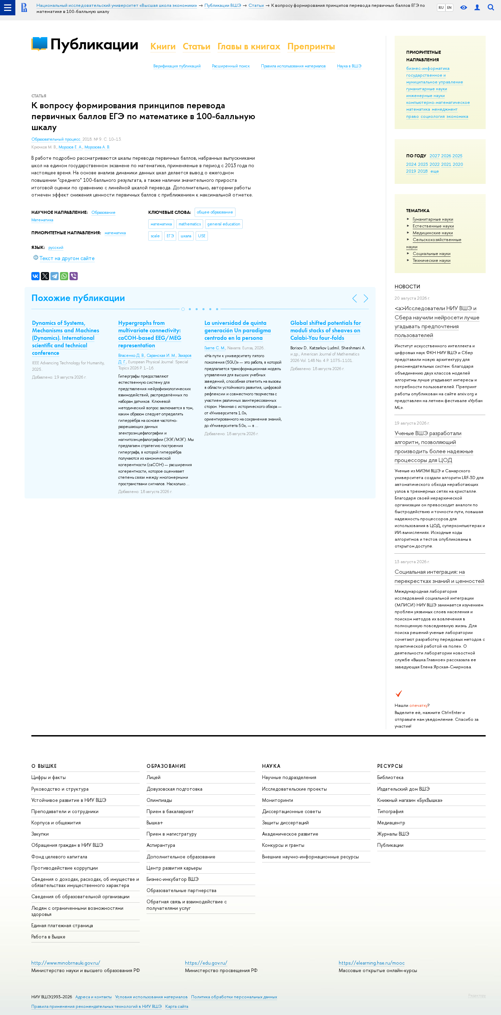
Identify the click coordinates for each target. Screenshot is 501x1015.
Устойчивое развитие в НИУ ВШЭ (68, 800)
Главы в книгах (248, 46)
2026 (446, 156)
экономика (457, 116)
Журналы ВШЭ (393, 833)
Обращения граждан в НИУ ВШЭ (67, 845)
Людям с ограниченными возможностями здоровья (77, 911)
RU (441, 7)
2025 (457, 156)
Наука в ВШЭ (349, 66)
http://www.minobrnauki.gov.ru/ (65, 963)
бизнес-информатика (428, 68)
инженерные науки (425, 95)
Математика (42, 220)
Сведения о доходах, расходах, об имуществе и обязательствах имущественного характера (85, 882)
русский (55, 247)
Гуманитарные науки (433, 219)
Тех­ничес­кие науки (432, 260)
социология (433, 116)
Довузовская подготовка (174, 789)
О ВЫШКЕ (44, 766)
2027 (435, 156)
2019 (411, 171)
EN (449, 7)
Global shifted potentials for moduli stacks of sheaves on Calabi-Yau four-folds (325, 330)
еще (434, 171)
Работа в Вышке (48, 936)
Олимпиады (159, 800)
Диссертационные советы (291, 811)
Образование (103, 212)
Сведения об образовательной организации (80, 896)
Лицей (154, 777)
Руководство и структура (60, 789)
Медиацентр (391, 822)
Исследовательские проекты (294, 789)
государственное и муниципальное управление (434, 78)
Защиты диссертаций (285, 822)
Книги (163, 46)
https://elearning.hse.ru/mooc (372, 963)
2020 (458, 164)
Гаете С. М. (214, 348)
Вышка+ (155, 822)
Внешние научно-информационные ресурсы (310, 856)
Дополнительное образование (181, 856)
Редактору (477, 995)
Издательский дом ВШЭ (403, 789)
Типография (390, 811)
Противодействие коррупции (64, 868)
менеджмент (445, 109)
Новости (407, 286)
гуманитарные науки (426, 88)
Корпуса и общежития (56, 822)
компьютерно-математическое (438, 102)
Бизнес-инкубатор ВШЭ (173, 879)
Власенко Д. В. (131, 355)
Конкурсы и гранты (283, 845)
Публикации (94, 43)
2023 (423, 164)
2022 (435, 164)
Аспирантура (161, 845)
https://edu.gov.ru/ (206, 963)
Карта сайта (176, 1006)
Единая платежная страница (62, 925)
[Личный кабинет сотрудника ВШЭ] (477, 7)
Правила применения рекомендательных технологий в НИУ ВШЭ (96, 1006)
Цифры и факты (48, 777)
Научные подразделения (289, 777)
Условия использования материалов (151, 997)
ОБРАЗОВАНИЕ (166, 766)
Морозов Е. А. (70, 147)
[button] (183, 309)
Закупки (40, 833)
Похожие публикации (78, 298)
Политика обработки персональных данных (234, 997)
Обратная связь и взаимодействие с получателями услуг (187, 904)
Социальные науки (432, 253)
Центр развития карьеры (174, 868)
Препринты (311, 46)
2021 (446, 164)
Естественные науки (433, 226)
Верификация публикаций (177, 66)
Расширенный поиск (231, 66)
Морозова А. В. (97, 147)
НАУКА (271, 766)
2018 (423, 171)
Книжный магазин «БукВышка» (410, 800)
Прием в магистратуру (172, 833)
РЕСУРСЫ (390, 766)
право (412, 116)
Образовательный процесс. (56, 139)
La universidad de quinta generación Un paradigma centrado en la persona (237, 330)
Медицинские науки (433, 232)
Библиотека (390, 777)
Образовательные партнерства (181, 890)
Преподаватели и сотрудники (64, 811)
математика (418, 109)
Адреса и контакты (93, 997)
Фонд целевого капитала (59, 856)
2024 (411, 164)
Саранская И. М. (161, 355)
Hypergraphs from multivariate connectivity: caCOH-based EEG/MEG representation (149, 334)
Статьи (197, 46)
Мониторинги (277, 800)
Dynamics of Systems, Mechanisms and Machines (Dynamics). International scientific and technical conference (65, 337)
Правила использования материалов (293, 66)
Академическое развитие (290, 833)
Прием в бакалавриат (170, 811)
